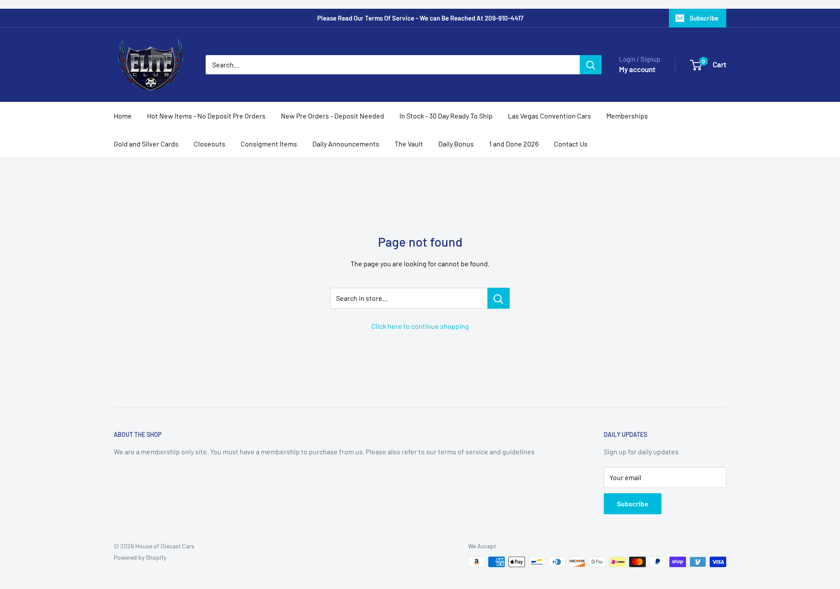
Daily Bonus (456, 143)
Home (123, 116)
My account (637, 69)
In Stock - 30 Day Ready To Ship (446, 116)
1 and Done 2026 (514, 143)
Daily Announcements (345, 143)
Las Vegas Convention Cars (549, 116)
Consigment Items (269, 143)
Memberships (627, 116)
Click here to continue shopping (420, 326)
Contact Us (571, 143)
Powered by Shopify (140, 557)
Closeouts (209, 143)
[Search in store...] (498, 298)
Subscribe (704, 18)
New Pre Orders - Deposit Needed (332, 116)
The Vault (409, 143)
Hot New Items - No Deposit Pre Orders (206, 116)
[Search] (591, 64)
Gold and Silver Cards (146, 143)
